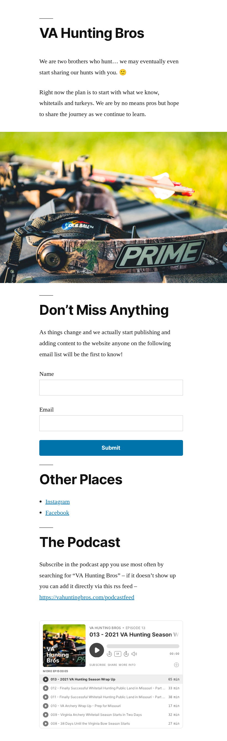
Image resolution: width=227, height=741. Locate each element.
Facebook (57, 513)
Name (46, 374)
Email (46, 409)
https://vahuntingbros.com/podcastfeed (86, 597)
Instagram (57, 502)
